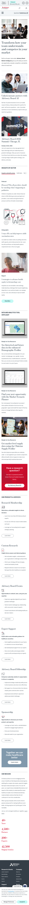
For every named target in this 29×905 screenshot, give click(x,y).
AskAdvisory (23, 13)
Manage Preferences (9, 901)
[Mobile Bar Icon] (3, 13)
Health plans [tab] (19, 173)
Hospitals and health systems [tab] (8, 173)
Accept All (22, 901)
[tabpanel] (14, 242)
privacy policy (11, 891)
